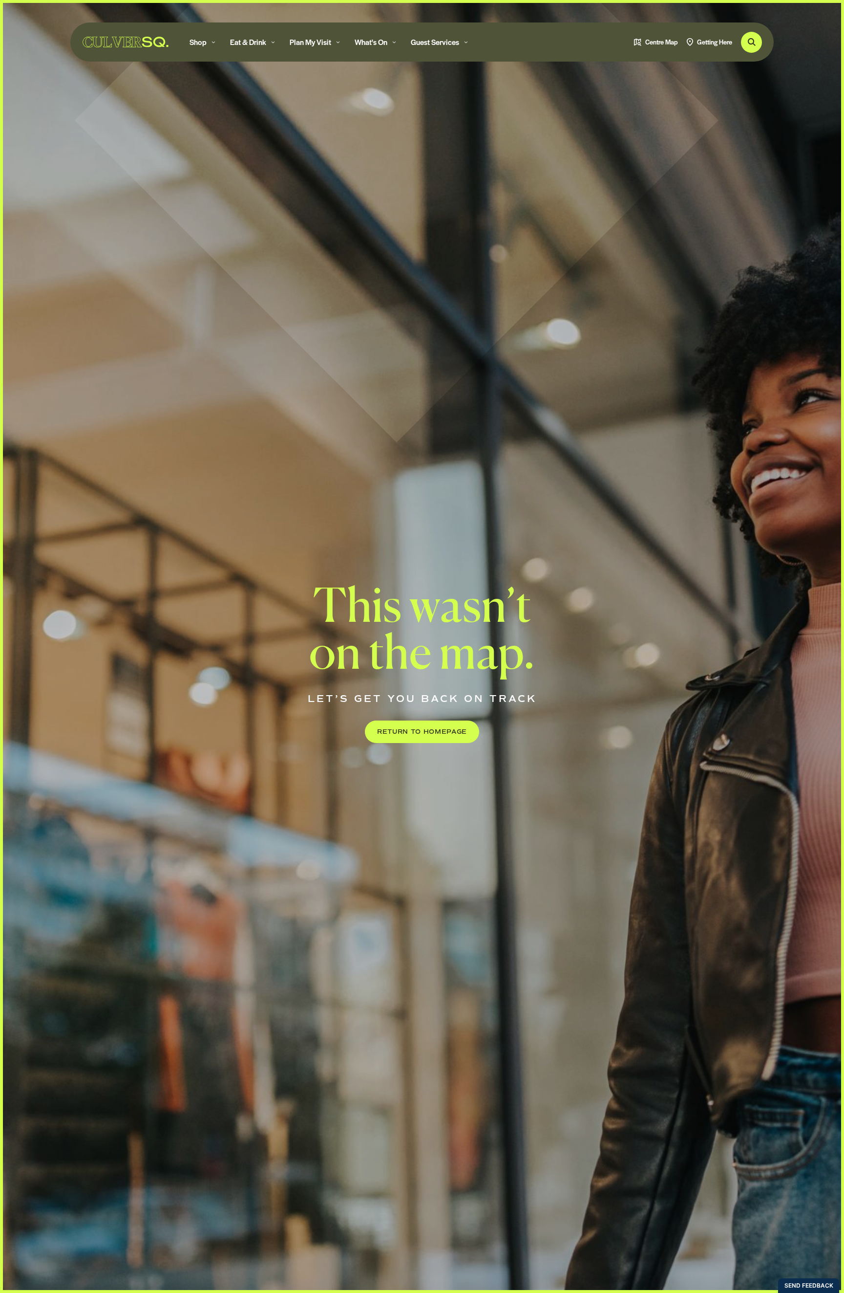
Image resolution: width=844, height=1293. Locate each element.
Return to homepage (422, 732)
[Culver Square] (125, 42)
